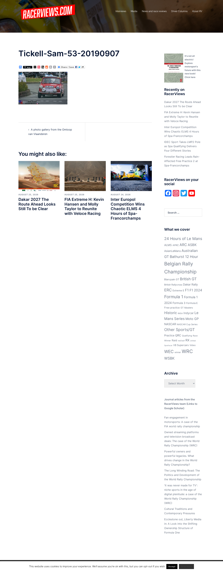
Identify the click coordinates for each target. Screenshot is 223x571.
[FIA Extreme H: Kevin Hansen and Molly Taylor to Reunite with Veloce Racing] (85, 175)
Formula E (192, 303)
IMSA (180, 313)
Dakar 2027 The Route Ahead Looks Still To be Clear (37, 204)
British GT (188, 279)
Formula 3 (179, 303)
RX (187, 340)
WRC (187, 351)
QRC (178, 335)
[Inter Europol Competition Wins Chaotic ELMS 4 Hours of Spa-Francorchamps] (131, 175)
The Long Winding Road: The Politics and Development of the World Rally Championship (182, 475)
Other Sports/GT (179, 329)
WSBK (169, 358)
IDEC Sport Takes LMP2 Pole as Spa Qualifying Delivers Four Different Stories (182, 146)
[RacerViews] (46, 11)
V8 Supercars (181, 345)
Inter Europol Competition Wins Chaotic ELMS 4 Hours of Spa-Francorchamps (128, 209)
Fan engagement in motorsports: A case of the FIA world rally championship (182, 422)
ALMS (168, 245)
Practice (169, 335)
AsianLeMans (172, 251)
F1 (187, 290)
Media (134, 11)
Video (193, 345)
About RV (197, 11)
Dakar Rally (190, 284)
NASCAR (170, 324)
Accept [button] (171, 566)
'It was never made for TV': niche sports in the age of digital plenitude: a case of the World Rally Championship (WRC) (183, 494)
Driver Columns (179, 11)
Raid (174, 340)
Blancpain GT (171, 279)
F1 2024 (196, 290)
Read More (186, 566)
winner (178, 352)
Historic (170, 313)
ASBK (192, 245)
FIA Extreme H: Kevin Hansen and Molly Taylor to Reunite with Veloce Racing (84, 206)
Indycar (188, 313)
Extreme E (178, 290)
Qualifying (187, 335)
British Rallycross (173, 284)
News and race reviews (154, 11)
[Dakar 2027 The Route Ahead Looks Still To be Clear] (39, 175)
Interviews (121, 11)
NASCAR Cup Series (187, 324)
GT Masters (187, 307)
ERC (168, 290)
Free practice (172, 307)
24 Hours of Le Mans (183, 238)
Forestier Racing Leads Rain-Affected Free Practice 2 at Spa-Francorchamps (181, 161)
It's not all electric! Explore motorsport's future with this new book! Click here (192, 66)
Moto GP (192, 319)
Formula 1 (173, 296)
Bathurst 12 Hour (184, 257)
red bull (181, 340)
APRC (176, 245)
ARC (183, 245)
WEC (169, 351)
